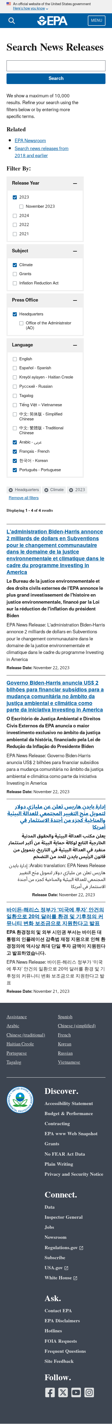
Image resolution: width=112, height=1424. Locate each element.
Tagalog (14, 1062)
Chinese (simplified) (77, 1026)
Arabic (13, 1026)
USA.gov (54, 1268)
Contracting (57, 1124)
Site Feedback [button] (59, 1361)
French (64, 1035)
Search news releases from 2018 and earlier (42, 152)
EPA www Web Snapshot (71, 1134)
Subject (20, 251)
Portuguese (17, 1053)
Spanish (65, 1017)
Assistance (17, 1017)
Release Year (25, 183)
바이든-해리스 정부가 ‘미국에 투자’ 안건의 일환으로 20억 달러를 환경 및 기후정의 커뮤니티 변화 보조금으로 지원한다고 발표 (55, 916)
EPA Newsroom (30, 141)
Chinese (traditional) (26, 1035)
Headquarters (26, 490)
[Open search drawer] (12, 20)
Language (22, 345)
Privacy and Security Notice (74, 1174)
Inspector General (64, 1217)
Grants (52, 1144)
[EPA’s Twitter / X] (63, 1392)
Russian (65, 1053)
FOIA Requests (61, 1341)
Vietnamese (69, 1062)
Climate (56, 490)
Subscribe (55, 1258)
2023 (79, 490)
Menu (96, 20)
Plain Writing (59, 1164)
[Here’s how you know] (56, 6)
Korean (64, 1044)
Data (50, 1207)
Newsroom (56, 1237)
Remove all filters (24, 498)
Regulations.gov (61, 1248)
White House (58, 1278)
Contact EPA (58, 1311)
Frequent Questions (65, 1351)
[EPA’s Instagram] (89, 1392)
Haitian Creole (20, 1044)
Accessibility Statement (69, 1103)
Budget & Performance (69, 1113)
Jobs (49, 1227)
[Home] (52, 20)
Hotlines (53, 1331)
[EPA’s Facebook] (50, 1392)
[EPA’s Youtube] (76, 1392)
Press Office (25, 300)
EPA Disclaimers (62, 1321)
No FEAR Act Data (65, 1154)
